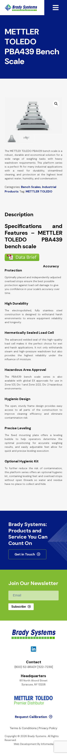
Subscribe (18, 606)
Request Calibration (31, 716)
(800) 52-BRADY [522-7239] (33, 667)
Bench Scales (31, 187)
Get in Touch (25, 554)
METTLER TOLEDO (39, 191)
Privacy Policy (48, 728)
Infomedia (47, 744)
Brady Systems (21, 7)
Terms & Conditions (23, 728)
